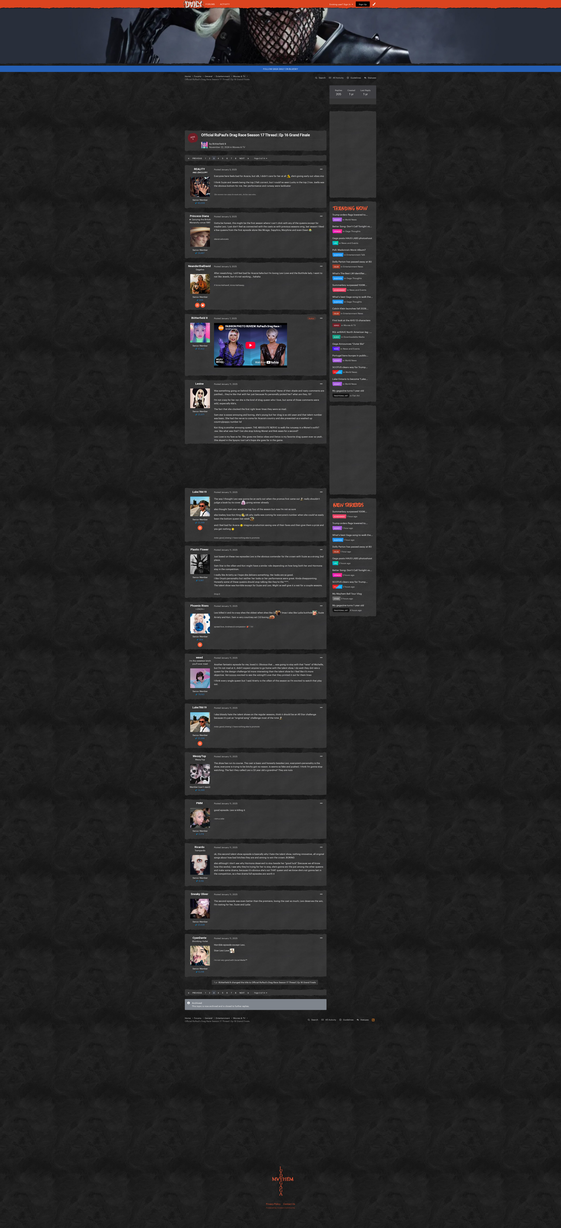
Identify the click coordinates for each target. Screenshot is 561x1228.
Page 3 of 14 (260, 158)
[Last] (248, 158)
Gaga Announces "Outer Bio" (348, 343)
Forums (210, 4)
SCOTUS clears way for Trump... (350, 367)
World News (351, 219)
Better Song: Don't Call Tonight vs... (352, 226)
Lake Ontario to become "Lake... (350, 378)
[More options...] (321, 169)
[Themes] (374, 4)
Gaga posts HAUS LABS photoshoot (352, 238)
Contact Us (289, 1203)
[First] (189, 158)
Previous (197, 158)
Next (241, 158)
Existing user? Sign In (340, 4)
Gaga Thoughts (352, 231)
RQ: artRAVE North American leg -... (352, 331)
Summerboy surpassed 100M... (349, 284)
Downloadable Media (354, 336)
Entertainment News (353, 266)
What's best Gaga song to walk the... (352, 296)
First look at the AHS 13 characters (351, 320)
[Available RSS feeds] (373, 1019)
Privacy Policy (273, 1203)
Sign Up (363, 4)
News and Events (349, 242)
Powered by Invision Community (280, 1207)
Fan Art (356, 395)
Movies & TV (238, 147)
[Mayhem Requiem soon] (280, 36)
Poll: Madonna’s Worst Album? (349, 249)
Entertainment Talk (356, 254)
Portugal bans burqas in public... (350, 355)
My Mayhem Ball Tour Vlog (347, 593)
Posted (225, 169)
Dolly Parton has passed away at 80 (352, 261)
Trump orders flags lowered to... (350, 214)
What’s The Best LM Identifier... (349, 273)
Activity (225, 4)
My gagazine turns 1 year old (348, 390)
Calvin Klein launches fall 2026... (350, 308)
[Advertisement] (255, 105)
